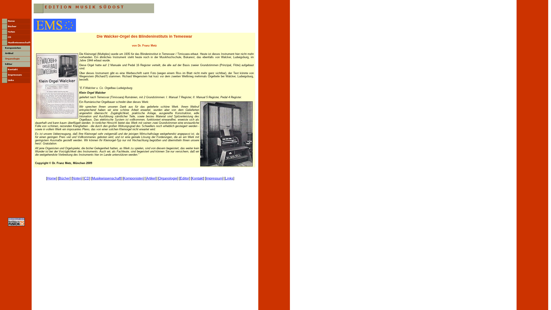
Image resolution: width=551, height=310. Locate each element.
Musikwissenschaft (106, 178)
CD (86, 178)
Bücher (64, 178)
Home (51, 178)
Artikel (151, 178)
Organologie (167, 178)
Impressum (214, 178)
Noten (77, 178)
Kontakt (197, 178)
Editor (184, 178)
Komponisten (133, 178)
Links (229, 178)
